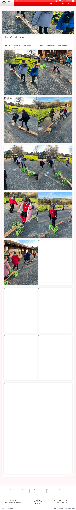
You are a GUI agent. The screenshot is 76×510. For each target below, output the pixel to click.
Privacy (55, 508)
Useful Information (51, 3)
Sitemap (61, 508)
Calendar (42, 3)
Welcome (19, 3)
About (25, 3)
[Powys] (13, 491)
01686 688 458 (13, 501)
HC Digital (72, 508)
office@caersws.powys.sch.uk (13, 502)
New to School (62, 3)
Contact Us (70, 3)
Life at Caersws (33, 3)
